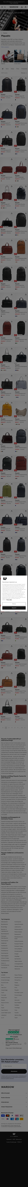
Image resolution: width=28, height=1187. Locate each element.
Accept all (14, 607)
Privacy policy (9, 599)
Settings (14, 603)
